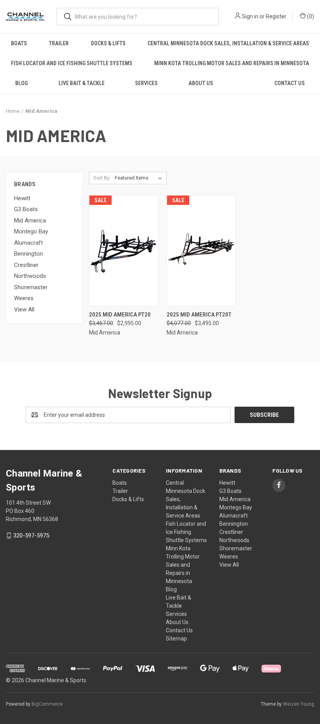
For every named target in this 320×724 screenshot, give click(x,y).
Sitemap (176, 638)
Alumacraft (28, 242)
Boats (19, 43)
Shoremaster (31, 287)
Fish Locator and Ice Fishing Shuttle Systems (71, 63)
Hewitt (22, 198)
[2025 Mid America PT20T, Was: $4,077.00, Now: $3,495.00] (201, 251)
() (310, 16)
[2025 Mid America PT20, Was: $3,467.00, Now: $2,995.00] (124, 251)
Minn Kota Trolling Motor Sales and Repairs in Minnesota (231, 63)
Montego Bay (31, 231)
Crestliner (26, 265)
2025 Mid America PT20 (120, 314)
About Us (200, 83)
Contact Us (179, 630)
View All (24, 309)
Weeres (24, 298)
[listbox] (140, 178)
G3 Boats (26, 209)
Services (146, 83)
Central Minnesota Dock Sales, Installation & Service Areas (228, 43)
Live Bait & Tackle (82, 83)
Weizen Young (298, 704)
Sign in (250, 16)
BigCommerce (47, 704)
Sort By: (101, 178)
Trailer (59, 43)
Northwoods (30, 275)
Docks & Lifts (108, 43)
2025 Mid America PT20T (199, 314)
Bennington (28, 253)
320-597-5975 (31, 535)
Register (276, 16)
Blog (21, 83)
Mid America (30, 220)
